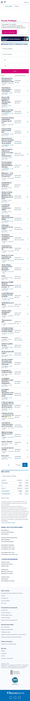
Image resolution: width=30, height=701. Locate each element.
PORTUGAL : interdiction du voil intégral (7, 227)
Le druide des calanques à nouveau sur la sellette (6, 207)
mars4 (17, 297)
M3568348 (6, 347)
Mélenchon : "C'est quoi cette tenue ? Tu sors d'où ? (7, 174)
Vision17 (18, 102)
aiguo (5, 315)
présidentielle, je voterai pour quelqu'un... (6, 184)
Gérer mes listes (5, 498)
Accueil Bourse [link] (5, 530)
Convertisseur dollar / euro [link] (8, 547)
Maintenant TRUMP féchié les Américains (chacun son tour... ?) (8, 284)
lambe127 (18, 122)
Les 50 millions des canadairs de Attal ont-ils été (7, 294)
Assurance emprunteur (7, 571)
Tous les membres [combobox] (7, 54)
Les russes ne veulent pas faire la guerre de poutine (7, 424)
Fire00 (5, 83)
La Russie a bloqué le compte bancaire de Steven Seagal (7, 329)
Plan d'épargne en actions (7, 581)
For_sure (6, 355)
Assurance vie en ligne (7, 573)
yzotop (5, 260)
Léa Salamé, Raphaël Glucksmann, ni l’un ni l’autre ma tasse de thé (8, 392)
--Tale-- (5, 178)
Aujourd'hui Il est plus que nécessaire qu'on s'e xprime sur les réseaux (8, 140)
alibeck (5, 105)
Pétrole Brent (5, 483)
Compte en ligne (5, 562)
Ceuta (3, 276)
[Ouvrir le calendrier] (2, 59)
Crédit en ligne (5, 566)
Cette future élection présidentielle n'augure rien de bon (8, 120)
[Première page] (3, 464)
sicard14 (5, 374)
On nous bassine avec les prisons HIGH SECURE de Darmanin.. (7, 164)
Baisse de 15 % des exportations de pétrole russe (7, 256)
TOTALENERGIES (6, 493)
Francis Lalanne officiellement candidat (6, 312)
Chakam (18, 364)
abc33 (5, 241)
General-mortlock (20, 155)
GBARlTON (6, 113)
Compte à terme (5, 577)
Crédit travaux (4, 569)
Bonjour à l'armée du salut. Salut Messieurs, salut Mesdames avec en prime (7, 195)
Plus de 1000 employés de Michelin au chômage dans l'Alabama (6, 100)
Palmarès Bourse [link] (5, 539)
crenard (5, 187)
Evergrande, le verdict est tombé (7, 371)
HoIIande (6, 92)
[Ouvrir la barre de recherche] (19, 2)
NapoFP (5, 409)
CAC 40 (3, 488)
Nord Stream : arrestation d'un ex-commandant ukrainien (7, 237)
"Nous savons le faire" (7, 321)
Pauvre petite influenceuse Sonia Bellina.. (7, 217)
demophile (18, 197)
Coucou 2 (5, 337)
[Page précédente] (6, 464)
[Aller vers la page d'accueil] (5, 2)
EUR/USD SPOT (5, 491)
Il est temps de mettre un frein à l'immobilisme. (6, 89)
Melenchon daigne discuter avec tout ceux (7, 433)
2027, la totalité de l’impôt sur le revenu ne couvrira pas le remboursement (7, 152)
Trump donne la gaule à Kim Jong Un (7, 247)
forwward (6, 366)
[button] (2, 2)
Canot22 (5, 157)
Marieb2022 (6, 145)
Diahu (5, 124)
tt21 (17, 444)
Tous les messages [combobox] (7, 48)
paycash (18, 407)
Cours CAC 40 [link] (4, 534)
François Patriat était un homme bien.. (6, 130)
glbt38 (5, 437)
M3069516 (18, 133)
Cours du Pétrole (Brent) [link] (7, 541)
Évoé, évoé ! (5, 456)
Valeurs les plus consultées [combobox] (9, 476)
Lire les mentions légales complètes (8, 522)
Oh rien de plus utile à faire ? (8, 352)
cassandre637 (19, 229)
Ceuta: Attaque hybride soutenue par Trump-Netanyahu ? (7, 267)
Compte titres (4, 579)
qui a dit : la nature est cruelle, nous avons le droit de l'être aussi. (7, 362)
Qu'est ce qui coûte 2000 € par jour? (7, 110)
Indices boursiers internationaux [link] (9, 537)
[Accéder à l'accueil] (2, 6)
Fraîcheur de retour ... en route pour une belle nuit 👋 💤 (8, 414)
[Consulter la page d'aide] (22, 2)
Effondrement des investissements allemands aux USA (8, 79)
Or (2, 485)
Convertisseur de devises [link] (7, 545)
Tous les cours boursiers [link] (7, 532)
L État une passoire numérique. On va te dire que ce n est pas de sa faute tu (8, 404)
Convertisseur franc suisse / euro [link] (9, 554)
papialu (5, 200)
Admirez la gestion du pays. (7, 344)
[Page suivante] (11, 464)
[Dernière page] (13, 464)
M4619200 (18, 395)
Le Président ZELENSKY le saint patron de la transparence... (7, 380)
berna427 (18, 347)
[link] (12, 593)
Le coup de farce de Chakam (8, 448)
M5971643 (18, 269)
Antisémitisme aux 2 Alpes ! (8, 303)
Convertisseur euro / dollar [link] (8, 549)
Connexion (26, 2)
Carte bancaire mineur (7, 564)
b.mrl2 (17, 167)
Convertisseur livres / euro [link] (7, 552)
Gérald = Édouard (7, 442)
